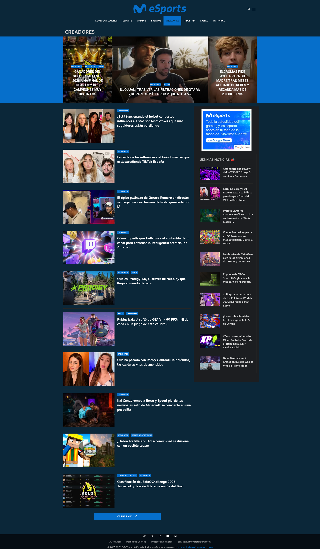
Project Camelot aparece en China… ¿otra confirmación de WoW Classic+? (238, 216)
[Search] (248, 9)
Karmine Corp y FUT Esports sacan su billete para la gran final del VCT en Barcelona (237, 194)
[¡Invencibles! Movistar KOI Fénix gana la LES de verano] (210, 321)
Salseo (204, 20)
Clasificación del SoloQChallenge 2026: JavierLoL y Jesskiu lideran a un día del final (150, 484)
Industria (189, 20)
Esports (127, 20)
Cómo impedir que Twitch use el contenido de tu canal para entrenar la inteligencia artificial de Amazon (153, 243)
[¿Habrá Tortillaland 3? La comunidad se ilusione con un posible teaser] (88, 450)
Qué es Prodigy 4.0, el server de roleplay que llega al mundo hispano (151, 281)
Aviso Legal (115, 541)
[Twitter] (152, 536)
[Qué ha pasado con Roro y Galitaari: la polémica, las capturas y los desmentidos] (88, 369)
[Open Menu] (254, 9)
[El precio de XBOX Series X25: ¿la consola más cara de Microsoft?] (210, 279)
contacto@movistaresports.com (194, 541)
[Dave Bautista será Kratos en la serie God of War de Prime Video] (210, 363)
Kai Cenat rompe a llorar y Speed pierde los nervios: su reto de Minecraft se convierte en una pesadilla (154, 405)
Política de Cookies (136, 541)
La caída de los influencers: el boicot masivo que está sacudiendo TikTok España (153, 159)
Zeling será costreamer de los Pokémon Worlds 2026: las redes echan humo (237, 300)
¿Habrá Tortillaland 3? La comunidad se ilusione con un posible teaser (153, 443)
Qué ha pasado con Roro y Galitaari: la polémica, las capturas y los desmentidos (153, 362)
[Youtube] (167, 536)
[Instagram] (160, 536)
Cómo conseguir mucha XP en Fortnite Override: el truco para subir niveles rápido (238, 341)
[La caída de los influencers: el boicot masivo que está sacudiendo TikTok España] (88, 166)
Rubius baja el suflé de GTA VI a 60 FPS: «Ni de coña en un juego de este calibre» (152, 321)
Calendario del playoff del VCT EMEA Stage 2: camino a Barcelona (237, 172)
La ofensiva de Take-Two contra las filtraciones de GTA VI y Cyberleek (238, 257)
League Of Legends (106, 20)
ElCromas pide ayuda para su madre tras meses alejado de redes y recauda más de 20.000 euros (232, 83)
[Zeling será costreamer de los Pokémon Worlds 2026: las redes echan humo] (210, 299)
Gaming (141, 20)
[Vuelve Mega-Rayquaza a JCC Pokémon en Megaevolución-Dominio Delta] (210, 237)
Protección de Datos (161, 541)
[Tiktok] (144, 536)
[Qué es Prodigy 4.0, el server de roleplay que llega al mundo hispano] (88, 288)
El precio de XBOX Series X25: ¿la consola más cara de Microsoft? (237, 278)
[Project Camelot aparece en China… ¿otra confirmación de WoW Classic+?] (210, 215)
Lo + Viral (219, 20)
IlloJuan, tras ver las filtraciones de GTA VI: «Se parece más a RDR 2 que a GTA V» (160, 92)
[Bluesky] (175, 536)
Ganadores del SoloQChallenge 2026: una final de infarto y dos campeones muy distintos (87, 83)
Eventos (156, 20)
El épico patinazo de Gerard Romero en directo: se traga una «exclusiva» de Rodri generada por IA (153, 202)
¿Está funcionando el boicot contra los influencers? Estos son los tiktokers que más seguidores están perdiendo (150, 121)
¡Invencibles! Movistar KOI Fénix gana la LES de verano (236, 319)
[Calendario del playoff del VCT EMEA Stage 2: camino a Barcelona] (210, 173)
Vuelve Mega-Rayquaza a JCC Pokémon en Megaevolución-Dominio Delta (238, 237)
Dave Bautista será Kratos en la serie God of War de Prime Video (238, 361)
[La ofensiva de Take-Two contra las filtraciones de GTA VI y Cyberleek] (210, 259)
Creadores (172, 20)
